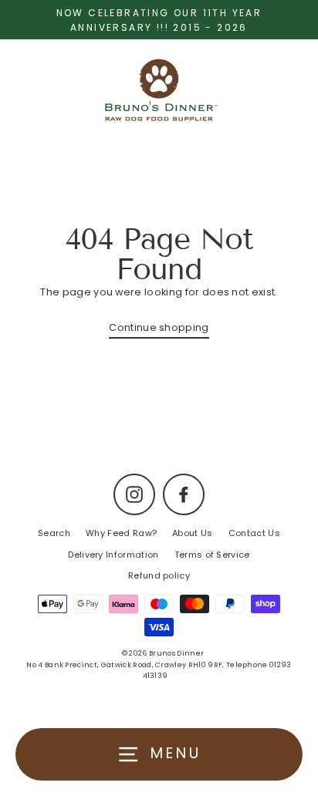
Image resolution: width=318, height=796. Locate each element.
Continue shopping (158, 327)
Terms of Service (212, 554)
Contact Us (254, 533)
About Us (192, 533)
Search (54, 533)
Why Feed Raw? (121, 533)
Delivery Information (113, 554)
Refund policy (159, 575)
